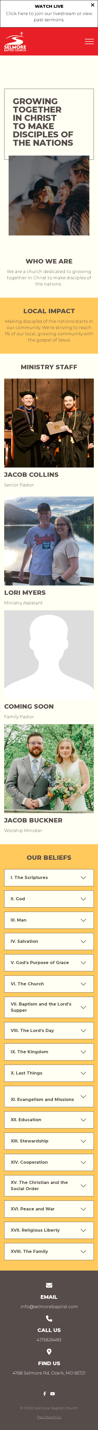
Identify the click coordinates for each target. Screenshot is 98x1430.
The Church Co (49, 1417)
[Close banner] (93, 5)
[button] (89, 41)
